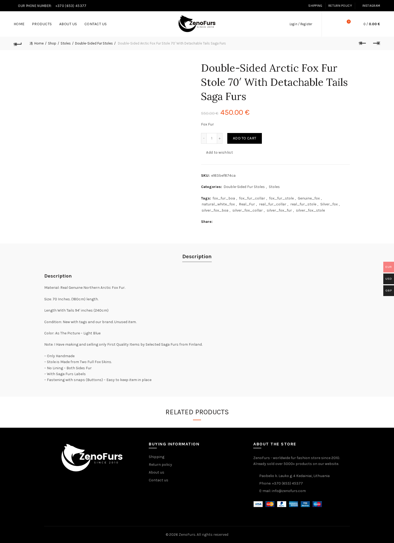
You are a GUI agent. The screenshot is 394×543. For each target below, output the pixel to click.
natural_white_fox (218, 204)
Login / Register (300, 24)
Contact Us (95, 24)
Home (19, 24)
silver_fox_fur (279, 210)
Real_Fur (247, 204)
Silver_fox (329, 204)
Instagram (371, 6)
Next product (376, 43)
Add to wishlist (219, 152)
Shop (52, 43)
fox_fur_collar (252, 198)
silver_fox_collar (247, 210)
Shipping (315, 6)
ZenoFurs (187, 534)
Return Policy (340, 6)
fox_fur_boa (224, 198)
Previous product (362, 43)
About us (68, 24)
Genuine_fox (309, 198)
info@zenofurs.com (289, 491)
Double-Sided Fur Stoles (94, 43)
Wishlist (349, 21)
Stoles (66, 43)
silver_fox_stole (310, 210)
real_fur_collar (272, 204)
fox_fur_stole (281, 198)
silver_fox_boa (215, 210)
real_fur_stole (303, 204)
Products (42, 24)
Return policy (160, 464)
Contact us (158, 480)
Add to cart (244, 138)
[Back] (18, 43)
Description (197, 256)
